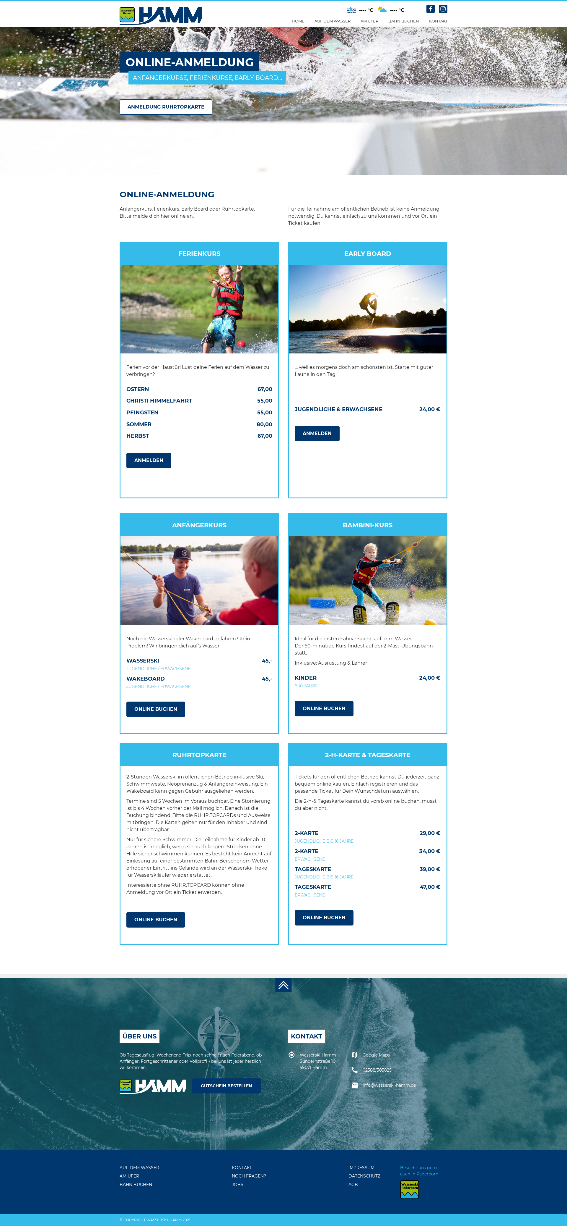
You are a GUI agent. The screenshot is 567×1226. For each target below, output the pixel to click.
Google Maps (376, 1055)
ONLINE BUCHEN (155, 709)
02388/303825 (377, 1070)
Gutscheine (447, 45)
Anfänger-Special (413, 63)
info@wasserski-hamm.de (389, 1085)
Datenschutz (364, 1176)
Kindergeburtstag (414, 54)
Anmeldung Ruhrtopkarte (166, 107)
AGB (353, 1184)
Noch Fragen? (449, 63)
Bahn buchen (403, 21)
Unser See (330, 36)
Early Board (333, 72)
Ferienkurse (333, 63)
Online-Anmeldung (456, 54)
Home (298, 21)
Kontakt (438, 21)
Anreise (442, 80)
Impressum (361, 1167)
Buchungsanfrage (455, 36)
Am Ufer (369, 21)
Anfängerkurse (337, 54)
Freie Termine (408, 72)
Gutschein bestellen (226, 1085)
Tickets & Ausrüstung (342, 45)
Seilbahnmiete (409, 36)
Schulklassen (409, 45)
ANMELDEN (148, 460)
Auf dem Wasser (333, 21)
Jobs (439, 72)
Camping (374, 54)
